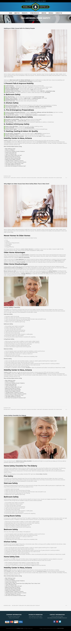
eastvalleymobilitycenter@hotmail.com (57, 617)
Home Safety (7, 177)
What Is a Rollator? (10, 150)
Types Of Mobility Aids (10, 154)
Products (24, 13)
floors (33, 565)
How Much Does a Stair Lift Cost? (13, 155)
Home (10, 13)
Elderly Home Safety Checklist (12, 159)
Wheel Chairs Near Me (10, 152)
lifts (19, 142)
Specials (51, 13)
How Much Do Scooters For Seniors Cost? (15, 166)
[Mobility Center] (35, 6)
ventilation (28, 367)
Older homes (57, 260)
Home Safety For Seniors (42, 177)
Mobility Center (7, 140)
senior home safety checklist (33, 605)
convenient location (42, 142)
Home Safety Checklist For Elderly (28, 177)
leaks (40, 136)
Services (44, 13)
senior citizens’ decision (27, 249)
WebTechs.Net (60, 628)
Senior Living (8, 407)
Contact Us (59, 13)
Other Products (34, 13)
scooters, (8, 142)
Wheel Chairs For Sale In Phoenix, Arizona (15, 162)
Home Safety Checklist (16, 177)
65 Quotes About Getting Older (13, 158)
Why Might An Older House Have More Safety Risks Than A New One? (22, 583)
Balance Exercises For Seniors (12, 156)
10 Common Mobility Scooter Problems (15, 151)
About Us (16, 13)
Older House (59, 177)
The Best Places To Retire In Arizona (14, 160)
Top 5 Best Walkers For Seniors (13, 164)
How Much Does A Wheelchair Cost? (14, 163)
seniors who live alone (47, 272)
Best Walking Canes (10, 148)
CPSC (13, 559)
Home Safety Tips (52, 177)
